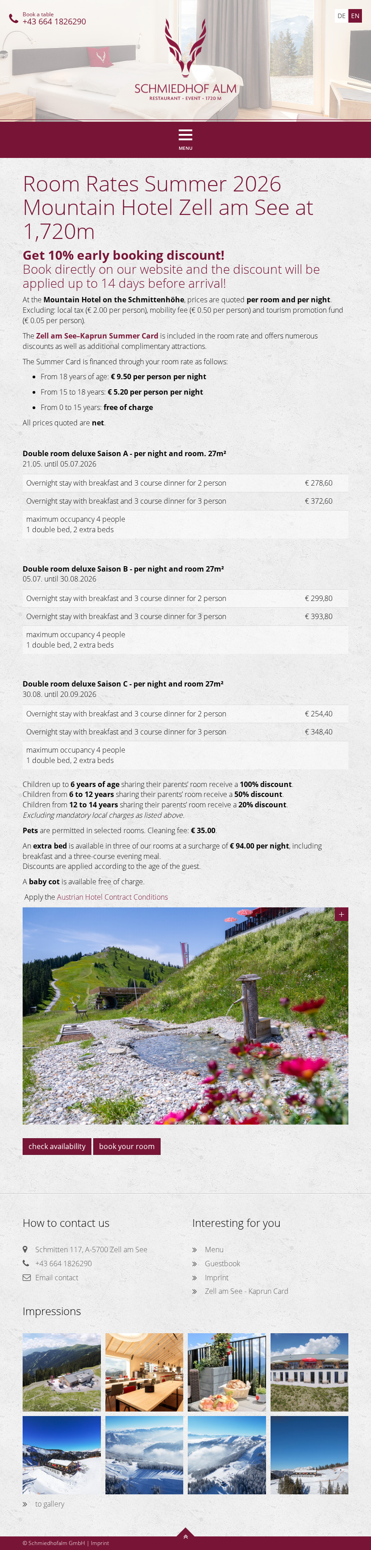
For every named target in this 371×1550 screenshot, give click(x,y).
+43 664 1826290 (63, 1264)
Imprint (216, 1278)
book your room (127, 1146)
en (355, 15)
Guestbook (222, 1264)
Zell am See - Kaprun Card (247, 1291)
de (342, 15)
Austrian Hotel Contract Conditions (112, 897)
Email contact (56, 1278)
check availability (57, 1146)
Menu (214, 1249)
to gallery (49, 1504)
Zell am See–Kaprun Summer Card (97, 336)
